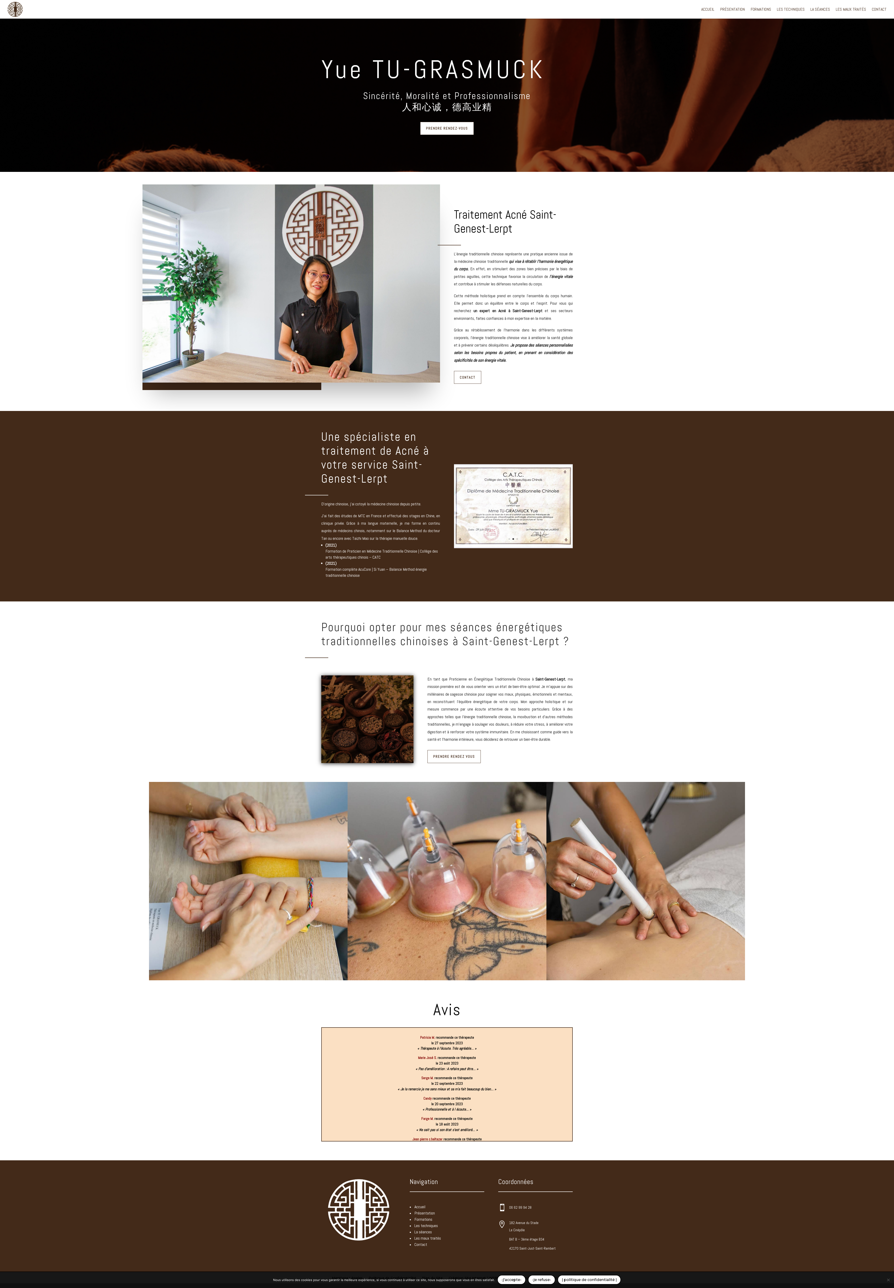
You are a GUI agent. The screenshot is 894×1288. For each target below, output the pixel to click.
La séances (820, 10)
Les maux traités (851, 10)
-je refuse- (541, 1280)
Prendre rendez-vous (447, 128)
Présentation (732, 10)
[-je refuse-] (888, 1280)
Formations (761, 10)
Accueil (707, 10)
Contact (879, 10)
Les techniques (791, 10)
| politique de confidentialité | (589, 1280)
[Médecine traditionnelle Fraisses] (513, 547)
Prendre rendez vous (454, 756)
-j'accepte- (511, 1280)
